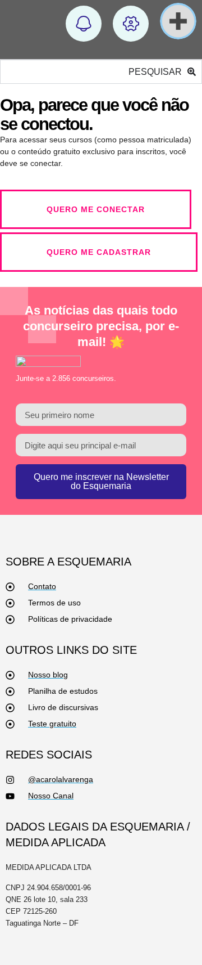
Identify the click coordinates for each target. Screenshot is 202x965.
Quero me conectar (96, 209)
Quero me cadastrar (99, 252)
